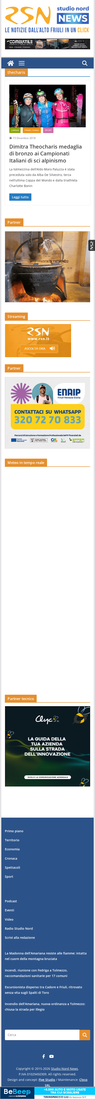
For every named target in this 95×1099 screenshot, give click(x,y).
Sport (48, 130)
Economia (12, 849)
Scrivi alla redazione (20, 937)
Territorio (12, 840)
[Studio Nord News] (10, 63)
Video (9, 919)
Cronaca (11, 858)
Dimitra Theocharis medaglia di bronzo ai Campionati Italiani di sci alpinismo (45, 153)
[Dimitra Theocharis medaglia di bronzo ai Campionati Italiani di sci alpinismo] (47, 106)
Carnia (15, 130)
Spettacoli (12, 867)
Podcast (11, 901)
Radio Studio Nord (19, 928)
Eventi (9, 910)
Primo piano (32, 130)
